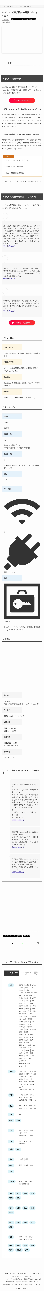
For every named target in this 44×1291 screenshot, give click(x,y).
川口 (25, 1105)
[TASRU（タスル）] (5, 2)
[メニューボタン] (41, 2)
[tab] (11, 973)
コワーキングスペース (17, 19)
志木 (35, 1108)
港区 (33, 1000)
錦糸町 (27, 1050)
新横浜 (21, 1079)
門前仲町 (22, 1045)
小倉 (20, 1239)
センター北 (28, 1079)
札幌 (20, 1181)
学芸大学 (22, 1024)
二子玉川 (22, 1027)
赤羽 (29, 1048)
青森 (10, 1193)
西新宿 (26, 1032)
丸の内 (34, 985)
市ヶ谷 (21, 1000)
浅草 (31, 1040)
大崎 (34, 1011)
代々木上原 (22, 1019)
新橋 (20, 1003)
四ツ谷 (27, 1000)
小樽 (25, 1181)
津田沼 (32, 1095)
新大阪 (26, 1130)
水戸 (20, 1114)
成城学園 (33, 1029)
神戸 (20, 1141)
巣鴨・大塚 (22, 1048)
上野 (26, 1040)
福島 (18, 1198)
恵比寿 (21, 1021)
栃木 (10, 1120)
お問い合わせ (7, 1284)
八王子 (32, 1055)
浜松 (20, 1165)
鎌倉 (20, 1082)
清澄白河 (26, 1042)
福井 (32, 1208)
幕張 (30, 1100)
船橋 (26, 1095)
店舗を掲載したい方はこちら (32, 1279)
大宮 (20, 1105)
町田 (30, 1058)
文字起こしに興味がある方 (30, 1281)
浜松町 (34, 1008)
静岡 (10, 1165)
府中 (25, 1058)
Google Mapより (9, 246)
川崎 (20, 1071)
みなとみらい (23, 1076)
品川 (29, 1011)
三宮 (30, 1141)
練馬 (20, 1053)
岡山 (10, 1222)
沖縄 (26, 1250)
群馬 (18, 1120)
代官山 (30, 1019)
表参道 (27, 1008)
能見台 (21, 1074)
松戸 (20, 1097)
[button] (8, 943)
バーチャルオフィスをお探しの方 (13, 1279)
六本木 (21, 1006)
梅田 (20, 1130)
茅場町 (27, 990)
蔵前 (20, 1042)
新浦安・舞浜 (28, 1097)
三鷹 (31, 1053)
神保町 (21, 998)
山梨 (18, 1208)
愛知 (10, 1159)
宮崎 (10, 1250)
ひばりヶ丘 (22, 1066)
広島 (18, 1222)
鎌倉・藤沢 (33, 19)
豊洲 (30, 1014)
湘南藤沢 (31, 1082)
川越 (30, 1108)
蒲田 (33, 1050)
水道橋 (27, 998)
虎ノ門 (26, 1003)
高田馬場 (30, 1034)
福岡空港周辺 (28, 1239)
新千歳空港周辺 (24, 1184)
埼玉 (10, 1106)
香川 (32, 1222)
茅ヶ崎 (26, 1084)
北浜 (20, 1133)
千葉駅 (21, 1095)
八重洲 (27, 985)
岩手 (25, 1193)
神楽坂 (29, 1045)
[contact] (24, 1270)
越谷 (35, 1105)
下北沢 (21, 1029)
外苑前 (21, 1008)
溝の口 (26, 1071)
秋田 (18, 1193)
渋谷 (20, 1016)
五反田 (29, 1024)
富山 (25, 1208)
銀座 (26, 987)
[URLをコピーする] (37, 943)
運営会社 (14, 1284)
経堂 (26, 1029)
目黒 (33, 1021)
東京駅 (21, 985)
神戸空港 (22, 1144)
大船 (20, 1084)
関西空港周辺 (23, 1135)
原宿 (25, 1016)
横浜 (30, 1076)
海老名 (32, 1084)
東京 (10, 985)
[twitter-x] (19, 1270)
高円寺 (26, 1037)
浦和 (30, 1105)
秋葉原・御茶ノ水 (29, 995)
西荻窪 (21, 1040)
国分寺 (21, 1055)
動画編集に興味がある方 (13, 1281)
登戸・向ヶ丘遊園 (24, 1063)
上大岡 (21, 1087)
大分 (32, 1245)
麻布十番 (28, 1006)
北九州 (31, 1237)
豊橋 (26, 1159)
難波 (31, 1130)
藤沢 (25, 1082)
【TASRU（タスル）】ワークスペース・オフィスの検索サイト (22, 1273)
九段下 (34, 998)
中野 (20, 1037)
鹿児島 (19, 1250)
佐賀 (10, 1245)
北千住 (21, 1050)
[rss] (22, 1270)
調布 (20, 1058)
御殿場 (26, 1165)
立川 (26, 1055)
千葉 (10, 1095)
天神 (25, 1237)
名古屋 (21, 1159)
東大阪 (31, 1135)
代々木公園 (32, 1016)
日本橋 (21, 990)
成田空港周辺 (23, 1100)
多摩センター (23, 1061)
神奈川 (26, 19)
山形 (32, 1193)
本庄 (20, 1108)
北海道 (11, 1181)
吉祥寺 (26, 1053)
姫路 (25, 1141)
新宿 (20, 1032)
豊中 (25, 1133)
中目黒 (27, 1021)
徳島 (25, 1222)
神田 (20, 995)
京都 (10, 1149)
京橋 (31, 987)
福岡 (10, 1237)
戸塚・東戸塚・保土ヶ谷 (26, 1089)
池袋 (34, 1045)
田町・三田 (22, 1011)
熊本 (25, 1245)
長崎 (18, 1245)
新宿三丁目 (22, 1034)
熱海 (31, 1165)
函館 (30, 1181)
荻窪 (31, 1037)
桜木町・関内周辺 (30, 1074)
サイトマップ (37, 1284)
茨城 (10, 1114)
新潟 (10, 1212)
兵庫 (10, 1141)
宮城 (10, 1198)
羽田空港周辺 (23, 1014)
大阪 (10, 1130)
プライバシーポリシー (25, 1284)
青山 (34, 1006)
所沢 (25, 1108)
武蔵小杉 (33, 1071)
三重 (10, 1171)
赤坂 (31, 1003)
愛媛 (10, 1227)
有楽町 (21, 987)
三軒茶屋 (29, 1027)
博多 (20, 1237)
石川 (10, 1208)
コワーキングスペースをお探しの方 (22, 1276)
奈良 (18, 1149)
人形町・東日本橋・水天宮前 (28, 993)
